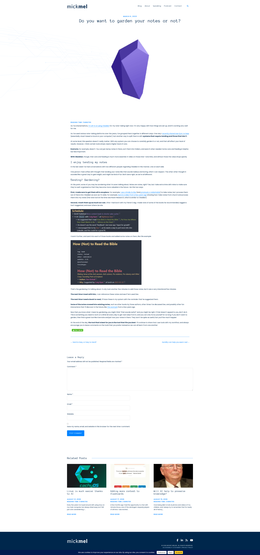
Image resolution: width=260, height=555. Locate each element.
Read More (71, 514)
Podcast (167, 6)
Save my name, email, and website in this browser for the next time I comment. (98, 426)
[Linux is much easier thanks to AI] (86, 486)
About (147, 6)
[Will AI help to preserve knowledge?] (173, 486)
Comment (71, 366)
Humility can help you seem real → (175, 342)
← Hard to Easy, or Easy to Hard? (83, 342)
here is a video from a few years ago (132, 195)
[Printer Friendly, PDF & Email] (77, 330)
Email (70, 404)
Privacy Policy (187, 547)
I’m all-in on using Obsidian (98, 126)
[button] (188, 6)
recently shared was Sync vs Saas (175, 133)
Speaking (157, 6)
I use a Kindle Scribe (128, 192)
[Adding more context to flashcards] (130, 486)
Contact (178, 6)
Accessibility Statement (172, 547)
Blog (140, 6)
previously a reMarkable (150, 192)
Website (70, 414)
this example (112, 307)
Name (70, 394)
